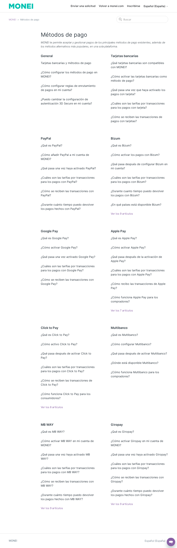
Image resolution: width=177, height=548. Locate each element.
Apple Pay (118, 231)
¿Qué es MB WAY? (52, 431)
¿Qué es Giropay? (122, 431)
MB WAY (47, 424)
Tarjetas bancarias (124, 56)
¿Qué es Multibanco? (124, 335)
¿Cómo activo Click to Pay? (59, 344)
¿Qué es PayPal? (51, 145)
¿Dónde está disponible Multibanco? (134, 363)
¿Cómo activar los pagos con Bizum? (135, 154)
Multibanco (119, 328)
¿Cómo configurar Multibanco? (131, 344)
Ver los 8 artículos (52, 407)
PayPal (46, 138)
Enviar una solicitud (83, 6)
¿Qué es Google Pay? (55, 238)
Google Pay (49, 231)
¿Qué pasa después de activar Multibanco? (139, 353)
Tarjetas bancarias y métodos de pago (66, 63)
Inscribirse (133, 6)
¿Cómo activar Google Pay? (59, 247)
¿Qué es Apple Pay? (124, 238)
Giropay (117, 424)
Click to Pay (49, 328)
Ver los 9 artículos (122, 213)
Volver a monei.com (111, 6)
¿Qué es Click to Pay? (55, 335)
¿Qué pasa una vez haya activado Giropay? (139, 454)
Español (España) (155, 6)
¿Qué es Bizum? (121, 145)
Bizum (115, 138)
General (47, 56)
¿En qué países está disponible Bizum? (136, 204)
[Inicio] (21, 6)
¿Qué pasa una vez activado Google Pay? (68, 257)
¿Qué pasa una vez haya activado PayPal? (68, 168)
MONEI (12, 19)
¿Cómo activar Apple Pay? (128, 247)
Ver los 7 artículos (122, 310)
